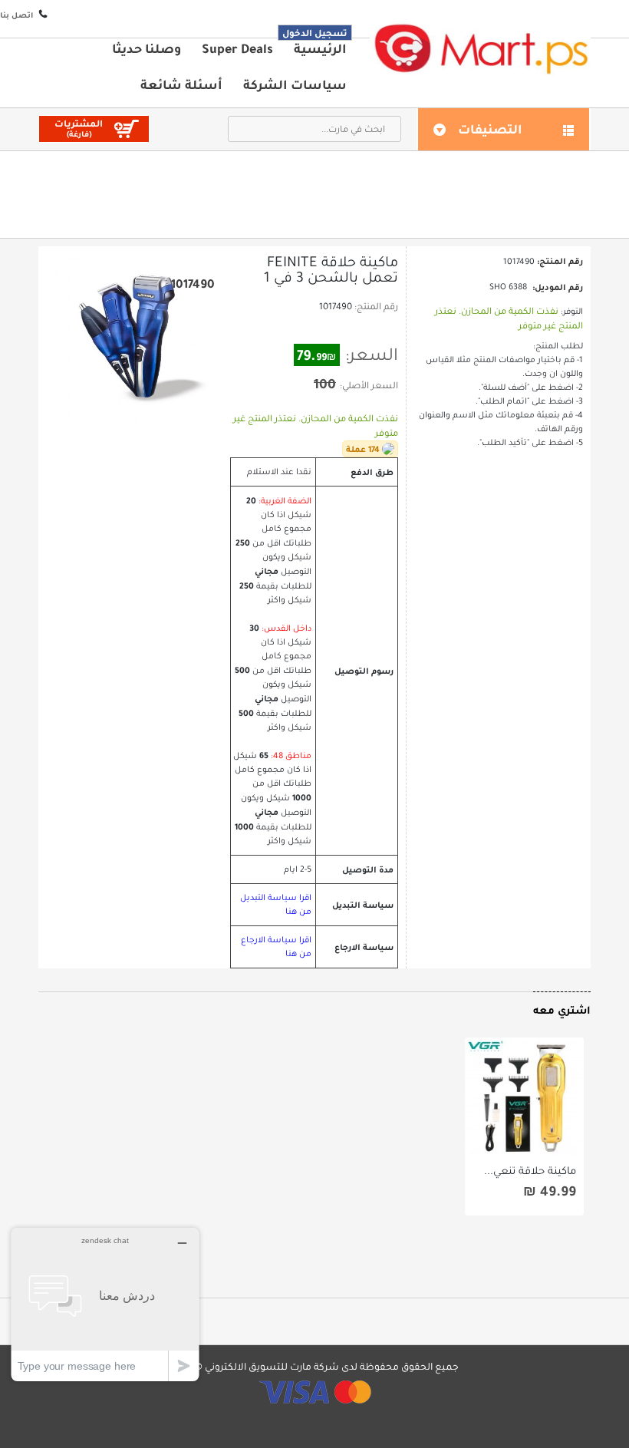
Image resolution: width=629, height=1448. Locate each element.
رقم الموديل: (557, 287)
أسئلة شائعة (181, 84)
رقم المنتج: (376, 306)
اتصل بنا (16, 14)
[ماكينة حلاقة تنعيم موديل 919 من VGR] (524, 1096)
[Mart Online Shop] (480, 47)
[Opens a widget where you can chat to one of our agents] (105, 1304)
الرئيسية (320, 48)
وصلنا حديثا (146, 48)
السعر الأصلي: (369, 385)
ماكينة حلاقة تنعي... (530, 1171)
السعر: (371, 354)
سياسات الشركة (295, 84)
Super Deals (237, 48)
